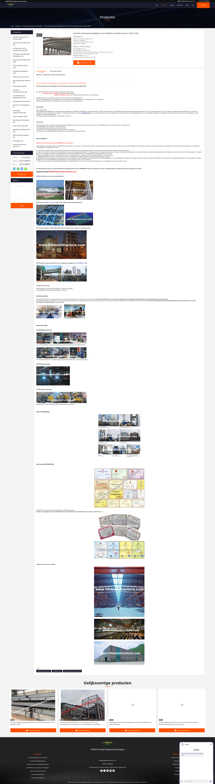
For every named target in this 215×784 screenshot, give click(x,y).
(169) (20, 126)
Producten (164, 5)
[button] (12, 709)
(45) (21, 130)
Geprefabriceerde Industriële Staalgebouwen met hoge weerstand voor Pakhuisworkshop (31, 723)
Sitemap (177, 771)
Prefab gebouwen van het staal (72, 671)
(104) (20, 72)
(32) (20, 49)
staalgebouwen (57, 671)
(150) (19, 96)
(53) (21, 77)
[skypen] (14, 169)
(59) (21, 121)
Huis (157, 5)
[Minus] (211, 744)
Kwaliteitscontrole (177, 764)
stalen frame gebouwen (43, 671)
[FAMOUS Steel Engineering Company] (10, 5)
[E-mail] (22, 169)
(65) (20, 86)
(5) (19, 145)
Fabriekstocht (177, 761)
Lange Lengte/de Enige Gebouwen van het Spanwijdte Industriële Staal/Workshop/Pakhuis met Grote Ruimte (79, 723)
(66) (21, 136)
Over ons (179, 5)
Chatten (203, 5)
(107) (20, 66)
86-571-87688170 (205, 1)
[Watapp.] (18, 169)
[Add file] (182, 781)
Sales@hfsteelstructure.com (187, 1)
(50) (21, 43)
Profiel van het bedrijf (177, 757)
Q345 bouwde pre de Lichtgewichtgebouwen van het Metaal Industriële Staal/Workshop (130, 723)
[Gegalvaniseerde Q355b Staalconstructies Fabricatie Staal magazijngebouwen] (182, 705)
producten (18, 26)
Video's (172, 5)
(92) (19, 111)
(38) (21, 101)
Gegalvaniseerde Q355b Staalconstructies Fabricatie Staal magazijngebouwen (176, 723)
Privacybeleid (177, 774)
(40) (20, 91)
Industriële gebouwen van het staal (32, 26)
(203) (21, 61)
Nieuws (177, 767)
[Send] (210, 781)
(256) (21, 38)
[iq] (26, 169)
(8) (21, 106)
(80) (21, 55)
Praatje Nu (21, 174)
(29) (22, 81)
